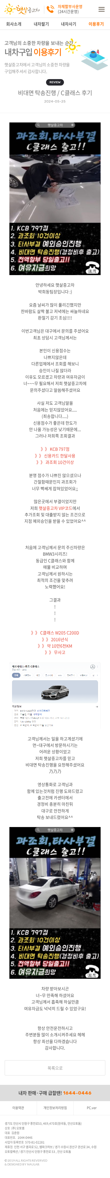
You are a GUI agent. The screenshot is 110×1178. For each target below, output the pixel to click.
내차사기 (68, 24)
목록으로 (55, 1068)
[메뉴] (101, 8)
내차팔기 (41, 24)
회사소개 (13, 24)
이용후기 (96, 24)
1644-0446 (77, 1093)
